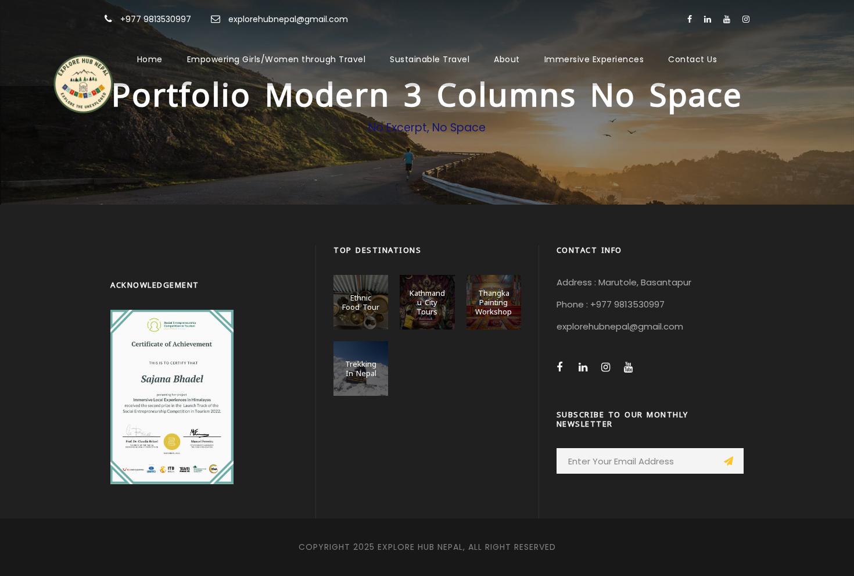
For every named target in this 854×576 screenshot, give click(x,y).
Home (150, 59)
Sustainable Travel (429, 59)
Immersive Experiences (594, 59)
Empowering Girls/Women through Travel (276, 59)
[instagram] (745, 19)
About (507, 59)
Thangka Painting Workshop (493, 301)
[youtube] (726, 19)
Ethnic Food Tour (360, 301)
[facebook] (689, 19)
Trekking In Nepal (360, 368)
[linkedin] (707, 19)
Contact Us (692, 59)
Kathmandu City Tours (427, 301)
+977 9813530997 (155, 19)
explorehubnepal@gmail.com (288, 19)
